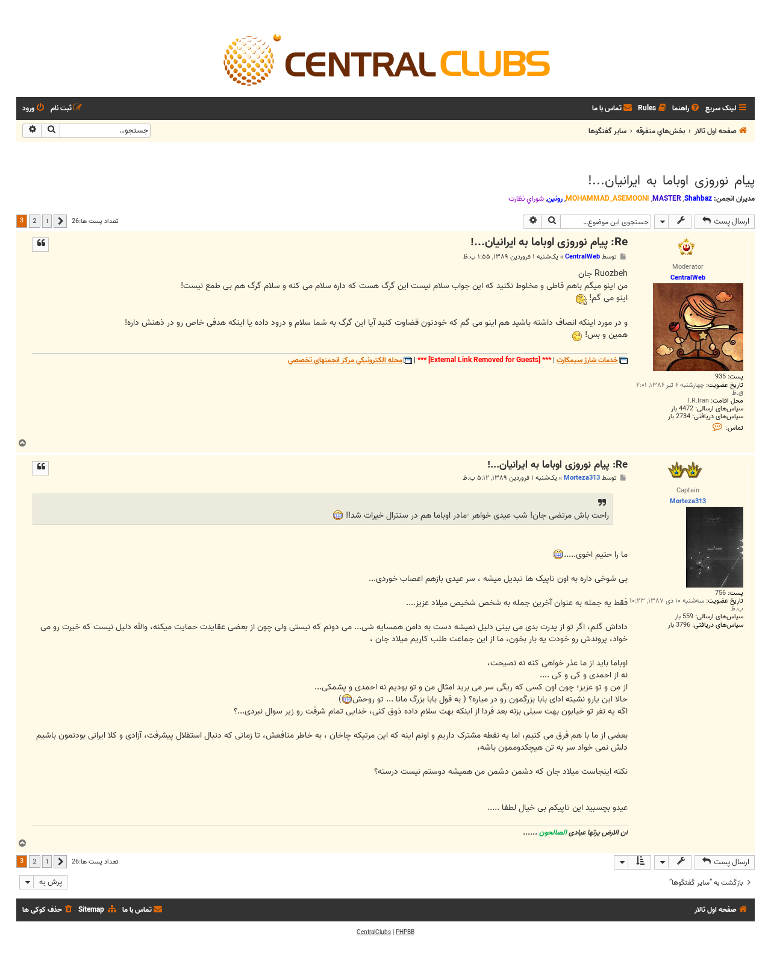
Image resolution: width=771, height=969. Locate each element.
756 (720, 593)
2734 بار (679, 417)
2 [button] (35, 220)
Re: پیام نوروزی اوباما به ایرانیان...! (549, 242)
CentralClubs (374, 932)
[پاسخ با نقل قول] (40, 244)
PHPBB (405, 932)
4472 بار (682, 409)
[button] (60, 221)
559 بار (684, 617)
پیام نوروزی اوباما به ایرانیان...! (671, 181)
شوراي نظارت (526, 199)
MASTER (666, 198)
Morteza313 (582, 477)
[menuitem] (686, 109)
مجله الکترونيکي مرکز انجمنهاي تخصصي (345, 361)
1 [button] (47, 220)
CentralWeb (582, 256)
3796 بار (679, 625)
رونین (555, 198)
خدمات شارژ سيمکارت (587, 361)
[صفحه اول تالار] (385, 59)
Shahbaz (698, 198)
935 (720, 377)
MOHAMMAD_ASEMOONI (607, 198)
